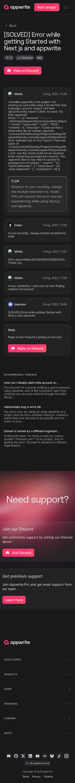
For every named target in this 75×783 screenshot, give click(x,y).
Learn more (14, 600)
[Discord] (9, 756)
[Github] (16, 756)
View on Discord (25, 71)
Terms (25, 776)
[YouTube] (37, 756)
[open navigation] (66, 7)
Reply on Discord (30, 348)
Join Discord (21, 553)
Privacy (36, 776)
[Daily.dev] (45, 756)
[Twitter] (23, 756)
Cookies (48, 776)
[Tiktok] (59, 756)
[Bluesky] (52, 756)
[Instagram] (66, 756)
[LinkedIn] (30, 756)
